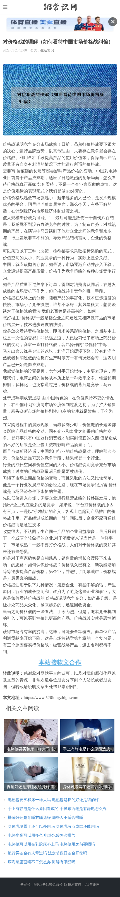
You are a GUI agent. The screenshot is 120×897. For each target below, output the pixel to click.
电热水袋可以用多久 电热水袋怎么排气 (41, 835)
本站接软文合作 (60, 662)
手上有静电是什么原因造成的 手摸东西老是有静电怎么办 (57, 809)
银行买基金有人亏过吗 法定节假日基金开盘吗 (47, 853)
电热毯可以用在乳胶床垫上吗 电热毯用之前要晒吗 (51, 844)
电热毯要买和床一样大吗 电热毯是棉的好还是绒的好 (53, 800)
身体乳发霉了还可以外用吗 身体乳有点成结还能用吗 (53, 826)
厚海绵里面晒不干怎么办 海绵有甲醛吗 (41, 862)
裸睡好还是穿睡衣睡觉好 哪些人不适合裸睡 (45, 818)
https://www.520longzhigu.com (60, 7)
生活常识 (47, 50)
